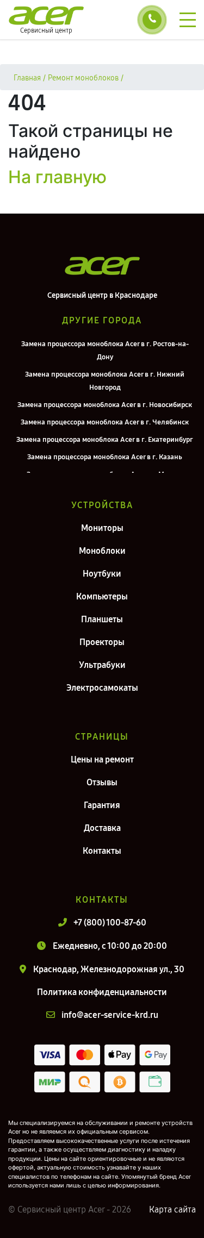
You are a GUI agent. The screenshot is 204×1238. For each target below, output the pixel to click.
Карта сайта (172, 1209)
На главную (57, 176)
